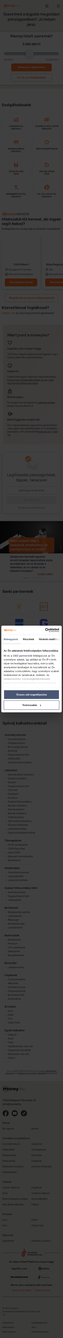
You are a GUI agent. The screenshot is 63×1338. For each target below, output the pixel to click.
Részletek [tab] (28, 639)
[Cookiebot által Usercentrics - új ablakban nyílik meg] (45, 630)
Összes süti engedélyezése (31, 694)
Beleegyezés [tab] (11, 639)
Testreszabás (29, 705)
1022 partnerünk (22, 655)
